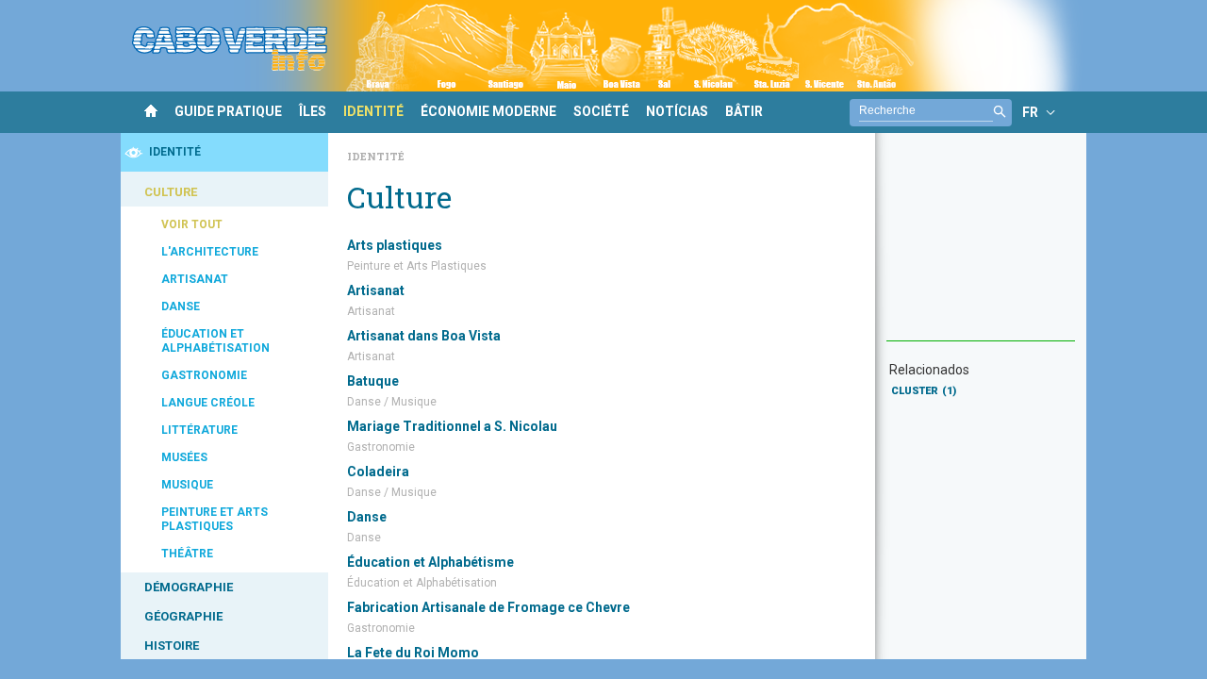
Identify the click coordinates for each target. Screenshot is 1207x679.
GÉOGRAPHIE (183, 616)
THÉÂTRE (187, 553)
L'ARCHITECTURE (209, 251)
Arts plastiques (394, 245)
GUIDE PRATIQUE (228, 111)
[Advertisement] (980, 246)
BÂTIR (744, 111)
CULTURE (170, 192)
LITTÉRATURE (199, 430)
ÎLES (312, 111)
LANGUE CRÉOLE (208, 402)
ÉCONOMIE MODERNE (488, 111)
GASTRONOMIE (204, 375)
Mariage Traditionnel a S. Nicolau (452, 426)
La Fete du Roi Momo (413, 652)
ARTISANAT (194, 279)
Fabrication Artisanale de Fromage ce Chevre (488, 607)
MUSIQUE (187, 484)
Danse (367, 516)
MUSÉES (184, 457)
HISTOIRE (171, 645)
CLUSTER (923, 391)
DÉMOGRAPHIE (188, 587)
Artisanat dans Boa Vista (424, 335)
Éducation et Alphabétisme (430, 562)
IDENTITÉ (373, 111)
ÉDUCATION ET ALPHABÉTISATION (215, 341)
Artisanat (376, 290)
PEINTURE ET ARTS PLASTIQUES (214, 519)
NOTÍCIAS (677, 111)
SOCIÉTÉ (601, 111)
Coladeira (378, 471)
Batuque (373, 381)
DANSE (180, 306)
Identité (376, 156)
